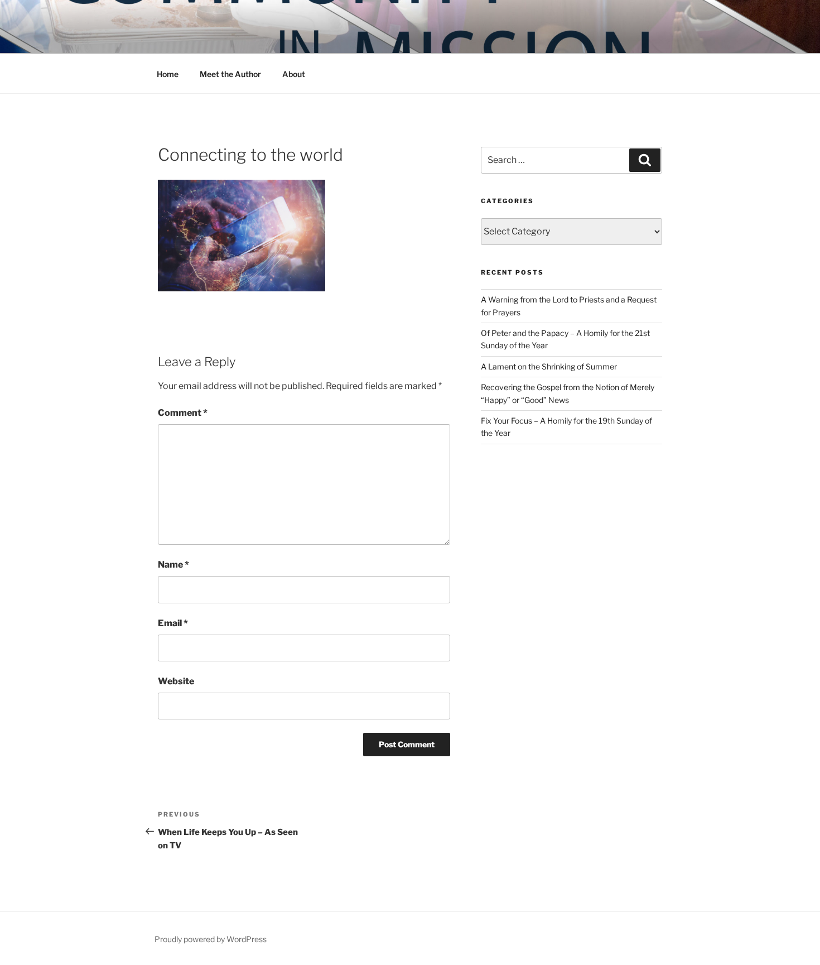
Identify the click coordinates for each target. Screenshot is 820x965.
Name (173, 564)
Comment (183, 412)
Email (173, 623)
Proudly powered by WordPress (211, 939)
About (293, 74)
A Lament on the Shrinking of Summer (549, 366)
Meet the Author (230, 74)
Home (168, 74)
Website (176, 681)
